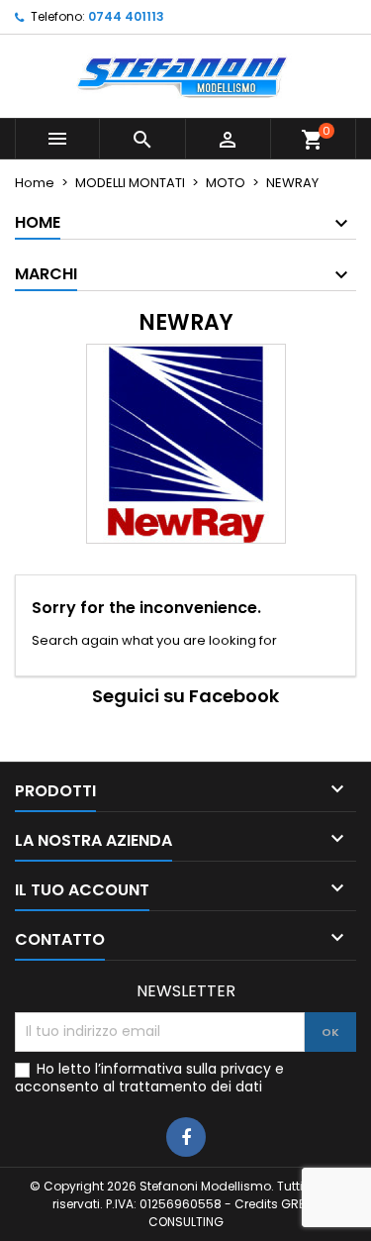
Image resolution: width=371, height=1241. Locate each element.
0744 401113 (126, 16)
